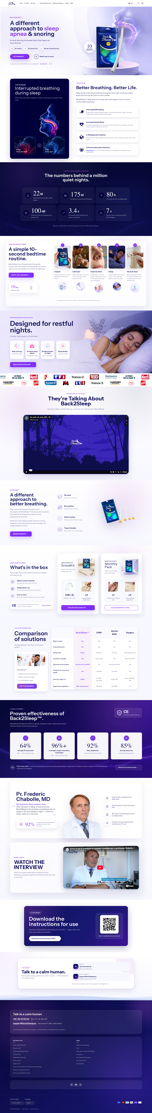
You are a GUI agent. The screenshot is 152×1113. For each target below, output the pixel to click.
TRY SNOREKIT (19, 56)
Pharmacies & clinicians (83, 1057)
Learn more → (47, 605)
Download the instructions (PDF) (45, 938)
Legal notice (16, 1063)
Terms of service (34, 1109)
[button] (34, 3)
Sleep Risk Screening (19, 1057)
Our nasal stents (81, 1060)
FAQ (77, 1048)
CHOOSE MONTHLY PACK (121, 608)
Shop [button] (78, 1040)
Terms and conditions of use (21, 1073)
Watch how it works (45, 56)
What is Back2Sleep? (19, 1045)
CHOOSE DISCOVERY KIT (78, 608)
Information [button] (17, 1040)
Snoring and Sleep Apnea (20, 1051)
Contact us (79, 1054)
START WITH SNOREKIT (21, 275)
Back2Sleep (17, 1109)
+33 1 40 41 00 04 (85, 966)
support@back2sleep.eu (87, 976)
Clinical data (80, 1063)
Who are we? (17, 1048)
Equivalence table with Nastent (85, 1051)
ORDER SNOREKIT (21, 534)
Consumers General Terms (21, 1070)
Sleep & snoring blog (82, 1045)
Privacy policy (17, 1060)
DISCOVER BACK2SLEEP (23, 364)
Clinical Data (16, 1054)
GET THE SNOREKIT (27, 686)
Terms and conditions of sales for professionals (27, 1067)
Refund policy (25, 1109)
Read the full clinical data (128, 767)
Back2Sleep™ (90, 150)
